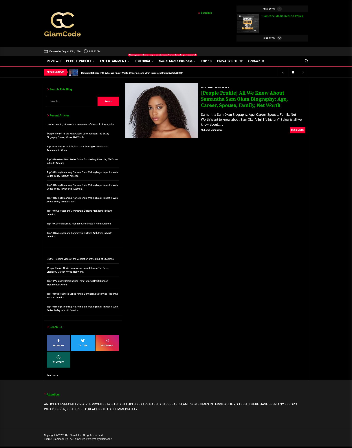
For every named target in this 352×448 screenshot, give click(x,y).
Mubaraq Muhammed (212, 130)
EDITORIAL (143, 61)
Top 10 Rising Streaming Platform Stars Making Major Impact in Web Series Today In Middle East (82, 200)
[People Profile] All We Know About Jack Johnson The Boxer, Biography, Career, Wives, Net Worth (78, 135)
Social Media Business (175, 61)
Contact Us (256, 61)
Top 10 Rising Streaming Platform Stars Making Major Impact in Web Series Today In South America (82, 174)
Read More (297, 130)
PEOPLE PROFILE (79, 61)
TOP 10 (206, 61)
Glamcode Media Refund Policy (282, 16)
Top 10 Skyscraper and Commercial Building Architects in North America (79, 234)
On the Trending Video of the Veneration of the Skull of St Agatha (80, 124)
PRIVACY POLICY (230, 61)
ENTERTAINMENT (116, 59)
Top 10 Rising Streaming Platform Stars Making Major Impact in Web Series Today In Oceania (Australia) (82, 187)
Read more (52, 375)
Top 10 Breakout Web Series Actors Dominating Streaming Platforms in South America (82, 161)
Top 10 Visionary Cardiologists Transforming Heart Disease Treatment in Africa (77, 148)
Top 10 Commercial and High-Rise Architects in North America (79, 223)
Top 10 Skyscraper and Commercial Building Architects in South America (79, 212)
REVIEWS (53, 61)
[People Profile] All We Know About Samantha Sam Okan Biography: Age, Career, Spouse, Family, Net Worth (244, 99)
